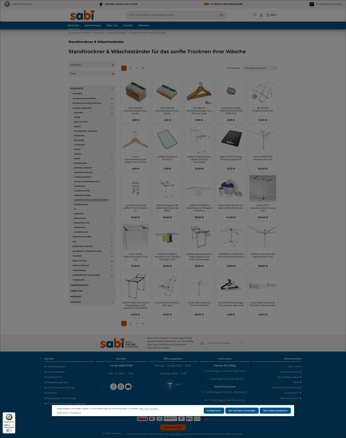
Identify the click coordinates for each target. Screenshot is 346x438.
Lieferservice (55, 377)
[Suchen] (221, 15)
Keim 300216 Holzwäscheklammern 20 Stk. (167, 111)
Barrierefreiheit (289, 398)
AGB (296, 382)
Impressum (292, 392)
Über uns (293, 366)
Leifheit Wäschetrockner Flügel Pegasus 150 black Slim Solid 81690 (135, 305)
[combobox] (173, 15)
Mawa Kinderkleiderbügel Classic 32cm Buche (135, 159)
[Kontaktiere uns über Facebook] (113, 386)
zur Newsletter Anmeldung (329, 4)
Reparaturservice (57, 382)
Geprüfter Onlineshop (21, 4)
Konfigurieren (214, 410)
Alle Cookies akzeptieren (275, 410)
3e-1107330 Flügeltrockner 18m (262, 109)
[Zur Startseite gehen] (82, 15)
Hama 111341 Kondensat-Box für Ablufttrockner (231, 206)
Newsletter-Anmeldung (61, 398)
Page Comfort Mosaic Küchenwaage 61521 (230, 158)
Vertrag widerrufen (173, 427)
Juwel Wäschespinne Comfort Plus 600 (199, 304)
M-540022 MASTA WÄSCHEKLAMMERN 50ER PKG (230, 111)
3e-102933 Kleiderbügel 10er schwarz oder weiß (231, 304)
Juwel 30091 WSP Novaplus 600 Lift (262, 158)
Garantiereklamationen (61, 387)
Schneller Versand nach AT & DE (121, 4)
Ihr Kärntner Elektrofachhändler (227, 4)
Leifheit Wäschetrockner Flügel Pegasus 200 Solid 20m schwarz (199, 257)
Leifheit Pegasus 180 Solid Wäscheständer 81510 (167, 208)
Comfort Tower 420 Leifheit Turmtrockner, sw (135, 208)
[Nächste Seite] (137, 68)
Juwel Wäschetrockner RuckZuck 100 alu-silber (263, 304)
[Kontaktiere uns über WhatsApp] (120, 386)
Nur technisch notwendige (242, 410)
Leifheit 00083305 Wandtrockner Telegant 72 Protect (199, 208)
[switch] (9, 430)
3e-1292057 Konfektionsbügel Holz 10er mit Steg (199, 111)
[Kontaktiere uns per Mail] (128, 386)
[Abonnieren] (242, 343)
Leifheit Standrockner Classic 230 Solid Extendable (199, 159)
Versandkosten (56, 366)
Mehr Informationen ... (149, 408)
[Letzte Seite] (143, 68)
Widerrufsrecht (289, 371)
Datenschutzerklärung (285, 387)
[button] (112, 88)
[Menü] (13, 414)
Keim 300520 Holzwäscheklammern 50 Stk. (135, 111)
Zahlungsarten (56, 371)
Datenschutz (63, 412)
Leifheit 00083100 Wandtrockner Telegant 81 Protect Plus (167, 257)
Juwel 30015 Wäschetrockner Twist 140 (136, 257)
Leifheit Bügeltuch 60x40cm (167, 158)
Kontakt (52, 392)
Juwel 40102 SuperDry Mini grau (167, 304)
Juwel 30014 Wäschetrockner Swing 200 (262, 208)
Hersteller (75, 65)
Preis (73, 73)
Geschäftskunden (288, 377)
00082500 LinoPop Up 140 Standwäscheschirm (231, 255)
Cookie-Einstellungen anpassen (66, 403)
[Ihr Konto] (261, 15)
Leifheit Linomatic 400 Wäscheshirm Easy (263, 255)
